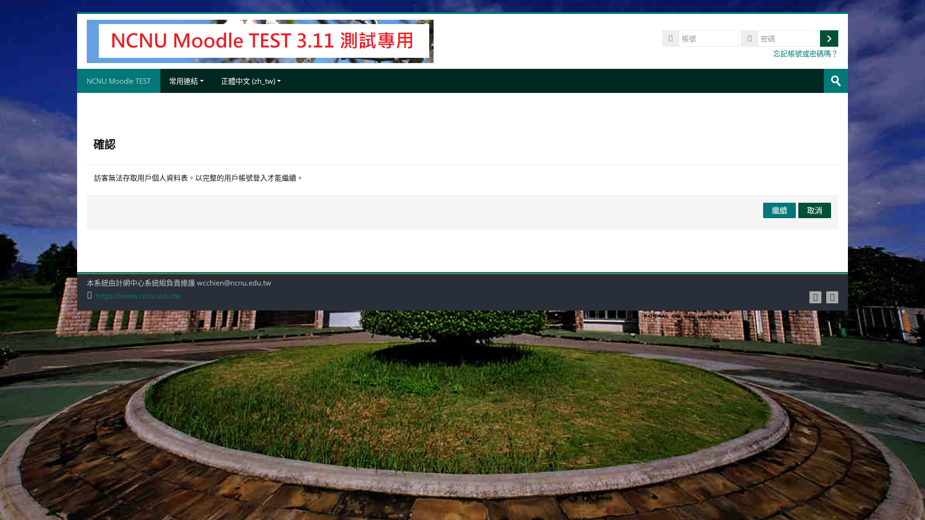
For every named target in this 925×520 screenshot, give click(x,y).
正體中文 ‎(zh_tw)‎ (248, 81)
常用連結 (183, 81)
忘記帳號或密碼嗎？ (805, 53)
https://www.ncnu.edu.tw (138, 295)
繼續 (779, 210)
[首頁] (260, 40)
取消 (814, 210)
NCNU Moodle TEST (119, 81)
